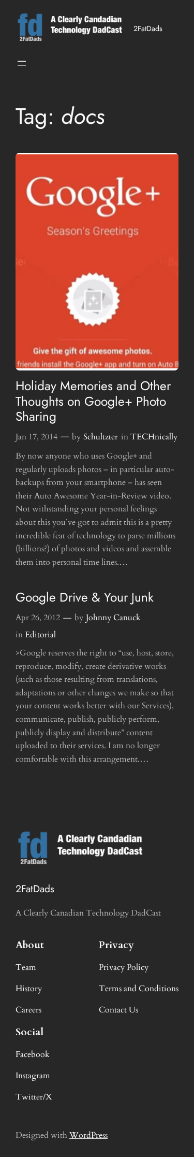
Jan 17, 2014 (36, 436)
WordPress (88, 1135)
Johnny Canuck (113, 617)
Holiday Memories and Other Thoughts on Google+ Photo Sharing (93, 401)
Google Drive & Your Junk (85, 597)
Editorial (40, 634)
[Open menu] (22, 63)
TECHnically (153, 436)
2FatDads (147, 28)
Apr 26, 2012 (38, 617)
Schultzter (100, 436)
